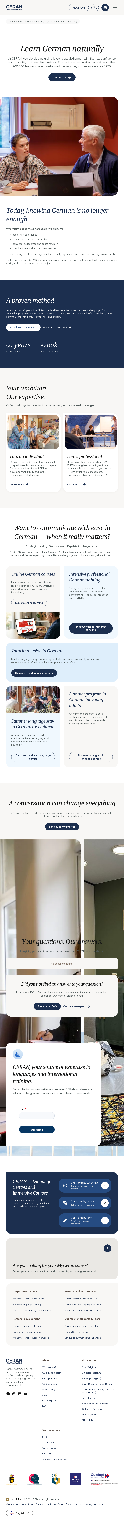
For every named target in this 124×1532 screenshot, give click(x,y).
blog (44, 1436)
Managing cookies (95, 1504)
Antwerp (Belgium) (91, 1378)
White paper (48, 1442)
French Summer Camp (76, 1331)
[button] (114, 8)
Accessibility (48, 1389)
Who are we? (49, 1367)
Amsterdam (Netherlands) (95, 1403)
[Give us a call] (95, 7)
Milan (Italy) (87, 1420)
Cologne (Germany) (92, 1409)
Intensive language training (27, 1304)
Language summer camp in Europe (83, 1337)
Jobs (44, 1395)
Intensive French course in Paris (29, 1298)
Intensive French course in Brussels (31, 1337)
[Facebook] (8, 1394)
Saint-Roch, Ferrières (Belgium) (98, 1383)
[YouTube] (25, 1394)
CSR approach (50, 1383)
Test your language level (55, 1458)
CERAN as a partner (52, 1372)
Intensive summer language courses (83, 1310)
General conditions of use (19, 1504)
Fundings (47, 1453)
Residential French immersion (28, 1331)
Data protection (74, 1504)
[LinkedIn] (20, 1394)
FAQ (44, 1406)
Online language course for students (84, 1326)
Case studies (49, 1447)
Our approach (49, 1378)
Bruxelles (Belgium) (91, 1372)
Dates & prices (50, 1400)
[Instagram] (14, 1394)
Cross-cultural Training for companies (32, 1310)
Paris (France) (89, 1397)
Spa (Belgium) (89, 1367)
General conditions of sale (49, 1504)
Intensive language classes (27, 1326)
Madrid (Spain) (89, 1414)
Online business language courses (83, 1304)
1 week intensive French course (81, 1298)
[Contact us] (105, 7)
